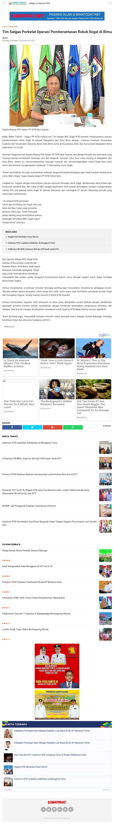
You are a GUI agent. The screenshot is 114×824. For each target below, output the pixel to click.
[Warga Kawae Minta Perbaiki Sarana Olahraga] (105, 555)
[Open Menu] (3, 3)
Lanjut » (106, 790)
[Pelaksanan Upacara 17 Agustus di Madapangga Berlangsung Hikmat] (105, 619)
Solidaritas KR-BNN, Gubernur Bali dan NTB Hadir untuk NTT (33, 249)
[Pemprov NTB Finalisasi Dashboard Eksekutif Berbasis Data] (105, 587)
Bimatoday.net (64, 818)
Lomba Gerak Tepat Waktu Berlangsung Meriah (25, 629)
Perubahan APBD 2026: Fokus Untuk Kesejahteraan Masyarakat (33, 597)
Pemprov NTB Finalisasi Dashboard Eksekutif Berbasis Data (32, 582)
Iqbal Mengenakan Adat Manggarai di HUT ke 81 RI (27, 566)
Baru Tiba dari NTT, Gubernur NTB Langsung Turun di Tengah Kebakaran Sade (50, 755)
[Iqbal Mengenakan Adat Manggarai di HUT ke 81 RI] (105, 571)
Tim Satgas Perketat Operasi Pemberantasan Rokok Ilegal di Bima (57, 32)
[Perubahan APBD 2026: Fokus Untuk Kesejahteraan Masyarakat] (105, 603)
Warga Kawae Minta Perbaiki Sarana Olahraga (24, 550)
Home (4, 27)
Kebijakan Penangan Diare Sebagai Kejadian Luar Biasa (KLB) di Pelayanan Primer (52, 731)
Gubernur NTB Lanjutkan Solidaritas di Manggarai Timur (31, 243)
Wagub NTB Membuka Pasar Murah (23, 237)
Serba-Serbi (13, 27)
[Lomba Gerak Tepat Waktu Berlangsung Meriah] (105, 634)
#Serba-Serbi (9, 327)
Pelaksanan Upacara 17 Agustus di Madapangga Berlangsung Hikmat (36, 613)
